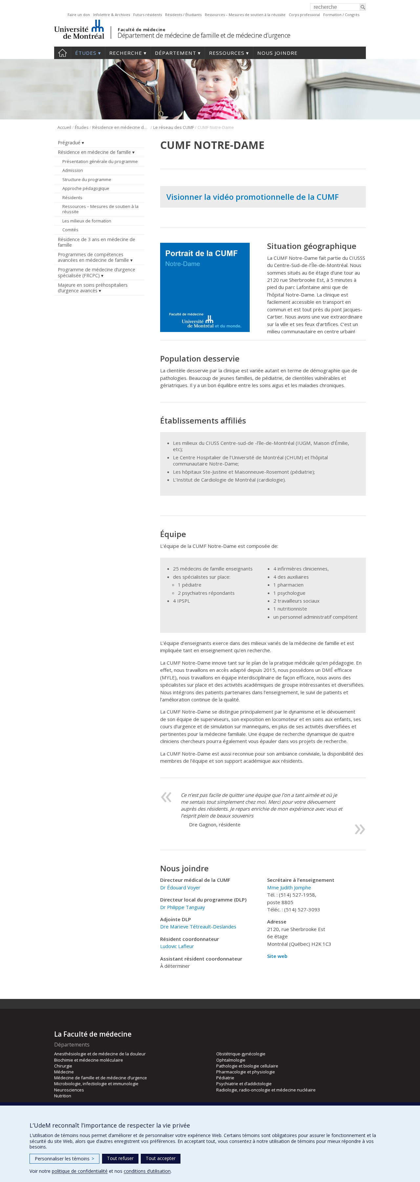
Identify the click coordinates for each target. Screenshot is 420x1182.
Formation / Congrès (341, 14)
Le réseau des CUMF (173, 127)
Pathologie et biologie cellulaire (247, 1066)
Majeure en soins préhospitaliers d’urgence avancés (93, 288)
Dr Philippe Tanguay (182, 907)
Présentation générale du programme (100, 161)
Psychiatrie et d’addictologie (244, 1084)
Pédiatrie (225, 1078)
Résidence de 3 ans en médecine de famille (96, 242)
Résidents (72, 197)
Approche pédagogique (85, 188)
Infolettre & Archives (111, 14)
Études (85, 53)
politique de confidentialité (80, 1171)
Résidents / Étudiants (183, 14)
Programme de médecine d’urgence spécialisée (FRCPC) (96, 272)
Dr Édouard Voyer (180, 887)
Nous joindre (277, 53)
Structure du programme (86, 179)
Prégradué (69, 142)
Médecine (64, 1072)
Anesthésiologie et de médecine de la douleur (100, 1054)
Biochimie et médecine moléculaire (88, 1060)
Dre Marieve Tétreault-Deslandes (198, 926)
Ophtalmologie (230, 1060)
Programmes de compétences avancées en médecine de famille (93, 257)
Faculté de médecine (141, 29)
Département (175, 53)
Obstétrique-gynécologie (240, 1054)
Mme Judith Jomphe (289, 887)
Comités (70, 230)
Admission (72, 170)
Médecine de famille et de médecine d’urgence (100, 1078)
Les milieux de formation (86, 221)
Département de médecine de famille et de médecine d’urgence (203, 35)
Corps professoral (304, 14)
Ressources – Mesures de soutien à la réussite (245, 14)
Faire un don (79, 14)
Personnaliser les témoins (64, 1158)
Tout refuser (120, 1158)
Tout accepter (161, 1158)
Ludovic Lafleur (177, 946)
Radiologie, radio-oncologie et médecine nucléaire (266, 1090)
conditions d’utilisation (147, 1171)
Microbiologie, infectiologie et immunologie (96, 1084)
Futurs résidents (147, 14)
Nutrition (62, 1096)
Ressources (226, 53)
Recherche (125, 53)
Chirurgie (63, 1066)
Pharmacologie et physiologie (245, 1072)
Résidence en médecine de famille (121, 127)
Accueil (62, 53)
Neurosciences (69, 1090)
